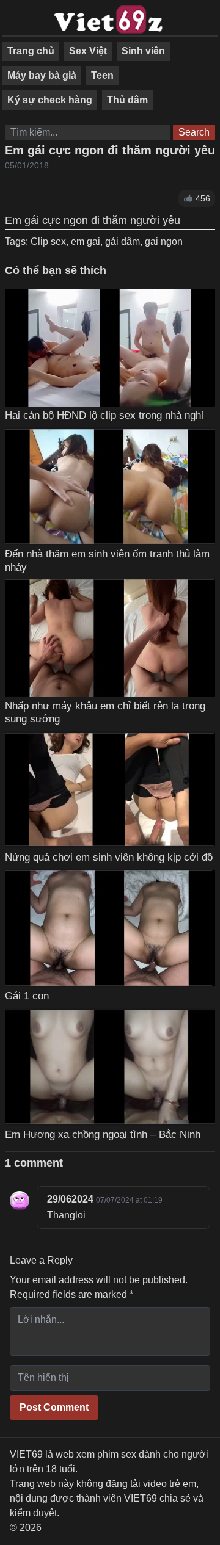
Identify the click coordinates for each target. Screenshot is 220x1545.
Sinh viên (143, 51)
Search (194, 132)
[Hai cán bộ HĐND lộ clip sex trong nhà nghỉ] (110, 347)
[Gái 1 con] (110, 927)
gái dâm (122, 241)
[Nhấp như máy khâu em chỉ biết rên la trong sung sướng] (110, 638)
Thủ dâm (127, 100)
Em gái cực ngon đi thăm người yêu (110, 150)
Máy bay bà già (41, 75)
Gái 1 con (27, 996)
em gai (85, 241)
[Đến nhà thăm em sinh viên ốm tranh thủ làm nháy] (110, 486)
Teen (102, 75)
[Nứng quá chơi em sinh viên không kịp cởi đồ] (110, 789)
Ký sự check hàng (49, 100)
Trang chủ (30, 51)
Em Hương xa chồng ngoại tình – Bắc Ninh (102, 1134)
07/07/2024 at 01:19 (129, 1200)
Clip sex (48, 241)
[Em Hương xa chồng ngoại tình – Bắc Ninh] (110, 1067)
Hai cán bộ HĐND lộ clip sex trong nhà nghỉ (104, 415)
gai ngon (164, 241)
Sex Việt (88, 51)
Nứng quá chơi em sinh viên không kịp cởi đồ (109, 857)
